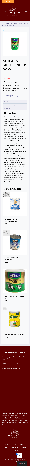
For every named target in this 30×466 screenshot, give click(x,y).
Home (7, 444)
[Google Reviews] (12, 1)
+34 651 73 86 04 (12, 363)
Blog (15, 444)
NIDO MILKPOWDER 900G (15, 335)
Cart (6, 447)
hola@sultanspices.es (13, 368)
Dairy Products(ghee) (13, 96)
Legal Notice (15, 450)
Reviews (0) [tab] (7, 108)
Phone (4, 363)
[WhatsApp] (9, 1)
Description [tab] (7, 102)
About (22, 444)
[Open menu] (27, 12)
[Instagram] (6, 1)
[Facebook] (3, 1)
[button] (3, 30)
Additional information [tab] (10, 105)
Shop (24, 447)
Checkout (15, 447)
